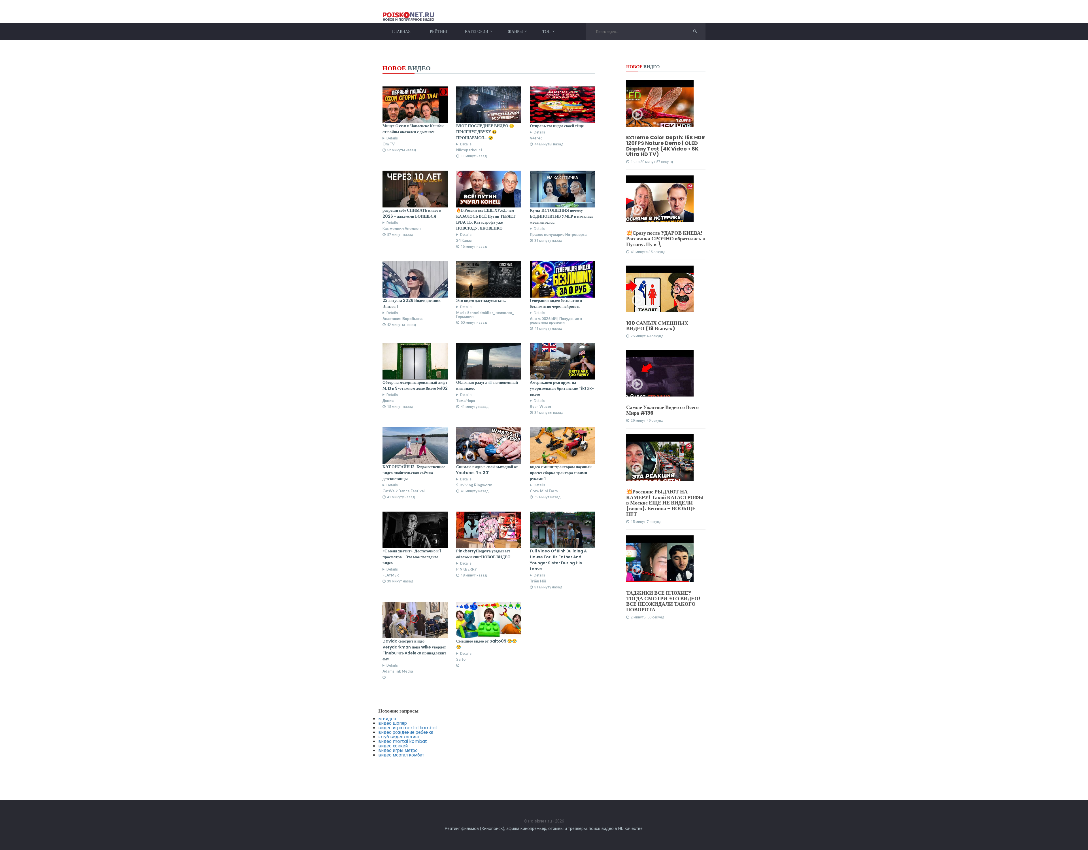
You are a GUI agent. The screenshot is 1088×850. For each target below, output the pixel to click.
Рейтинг (439, 31)
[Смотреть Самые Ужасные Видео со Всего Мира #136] (660, 379)
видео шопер (392, 723)
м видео (387, 718)
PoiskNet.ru (540, 821)
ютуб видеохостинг (399, 737)
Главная (401, 31)
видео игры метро (398, 750)
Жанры (515, 31)
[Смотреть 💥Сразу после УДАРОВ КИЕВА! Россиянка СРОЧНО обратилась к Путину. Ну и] (660, 205)
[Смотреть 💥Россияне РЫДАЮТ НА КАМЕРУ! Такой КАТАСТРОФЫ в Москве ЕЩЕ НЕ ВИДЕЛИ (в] (660, 463)
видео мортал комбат (401, 755)
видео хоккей (393, 746)
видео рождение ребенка (405, 732)
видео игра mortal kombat (407, 727)
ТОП (546, 31)
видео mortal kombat (402, 741)
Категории (476, 31)
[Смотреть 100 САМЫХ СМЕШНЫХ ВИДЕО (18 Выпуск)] (660, 295)
